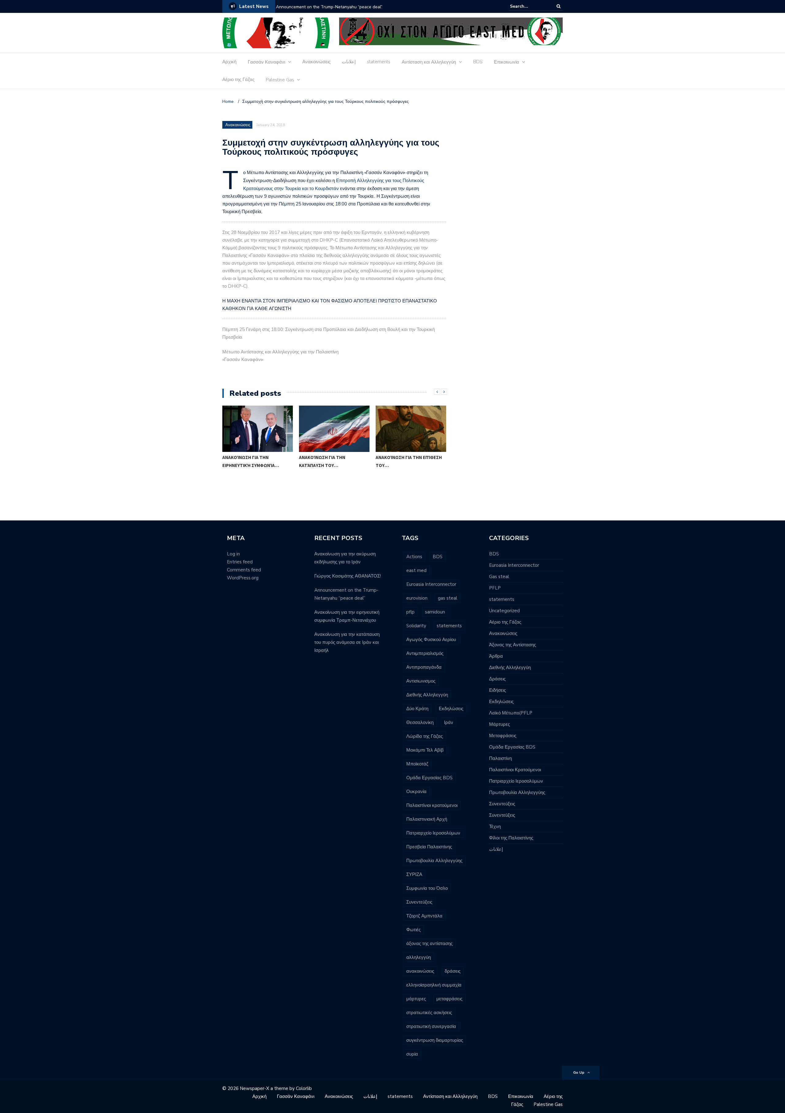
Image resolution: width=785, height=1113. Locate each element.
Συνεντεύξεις (419, 902)
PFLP (495, 588)
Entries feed (240, 562)
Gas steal (499, 577)
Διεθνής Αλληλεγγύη (427, 695)
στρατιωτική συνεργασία (431, 1026)
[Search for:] (528, 6)
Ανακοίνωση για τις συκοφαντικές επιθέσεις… (406, 488)
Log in (233, 554)
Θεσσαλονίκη (420, 722)
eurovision (416, 598)
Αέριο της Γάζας (238, 79)
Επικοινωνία (506, 62)
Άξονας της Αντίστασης (512, 645)
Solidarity (416, 626)
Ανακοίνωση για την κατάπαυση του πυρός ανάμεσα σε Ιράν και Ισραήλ (347, 642)
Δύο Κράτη (417, 709)
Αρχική (229, 62)
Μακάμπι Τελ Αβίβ (425, 750)
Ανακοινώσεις (316, 62)
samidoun (435, 612)
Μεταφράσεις (502, 736)
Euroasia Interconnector (431, 584)
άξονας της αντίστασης (429, 943)
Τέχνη (495, 826)
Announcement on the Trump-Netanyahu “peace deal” (329, 7)
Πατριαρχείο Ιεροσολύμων (433, 833)
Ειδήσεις (497, 690)
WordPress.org (242, 578)
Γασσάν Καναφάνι (266, 62)
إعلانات (349, 62)
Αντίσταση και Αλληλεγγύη (429, 62)
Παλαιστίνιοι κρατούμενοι (432, 805)
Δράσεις (497, 679)
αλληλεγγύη (418, 957)
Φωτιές (413, 930)
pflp (410, 612)
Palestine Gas (280, 80)
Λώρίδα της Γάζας (424, 736)
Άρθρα (496, 656)
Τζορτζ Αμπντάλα (424, 916)
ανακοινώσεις (420, 971)
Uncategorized (504, 611)
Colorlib (304, 1088)
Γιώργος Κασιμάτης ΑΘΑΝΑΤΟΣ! (347, 576)
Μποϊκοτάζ (417, 764)
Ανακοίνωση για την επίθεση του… (332, 461)
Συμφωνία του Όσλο (427, 888)
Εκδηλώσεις (451, 709)
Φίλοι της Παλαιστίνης (511, 838)
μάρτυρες (416, 999)
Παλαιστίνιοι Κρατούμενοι (515, 770)
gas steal (447, 598)
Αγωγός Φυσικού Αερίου (431, 639)
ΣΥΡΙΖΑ (414, 874)
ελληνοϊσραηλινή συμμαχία (433, 985)
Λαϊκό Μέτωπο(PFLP (510, 713)
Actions (414, 557)
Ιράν (448, 722)
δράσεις (453, 971)
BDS (478, 62)
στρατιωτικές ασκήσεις (429, 1013)
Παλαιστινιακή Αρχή (426, 819)
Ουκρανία (416, 791)
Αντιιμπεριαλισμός (424, 653)
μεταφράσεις (449, 999)
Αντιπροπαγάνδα (424, 667)
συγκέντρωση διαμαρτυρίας (434, 1040)
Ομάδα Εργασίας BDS (429, 778)
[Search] (558, 6)
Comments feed (244, 570)
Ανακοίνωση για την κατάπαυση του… (245, 461)
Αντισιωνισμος (420, 681)
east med (416, 570)
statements (378, 62)
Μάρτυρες (499, 724)
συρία (412, 1054)
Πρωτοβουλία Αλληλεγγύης (434, 861)
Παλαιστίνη (500, 758)
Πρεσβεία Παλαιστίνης (429, 847)
